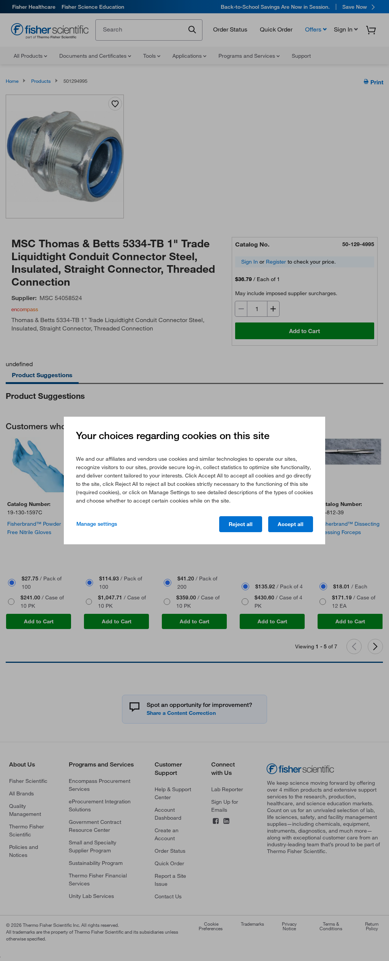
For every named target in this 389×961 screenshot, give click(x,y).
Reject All (241, 524)
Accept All (291, 524)
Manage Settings (96, 523)
